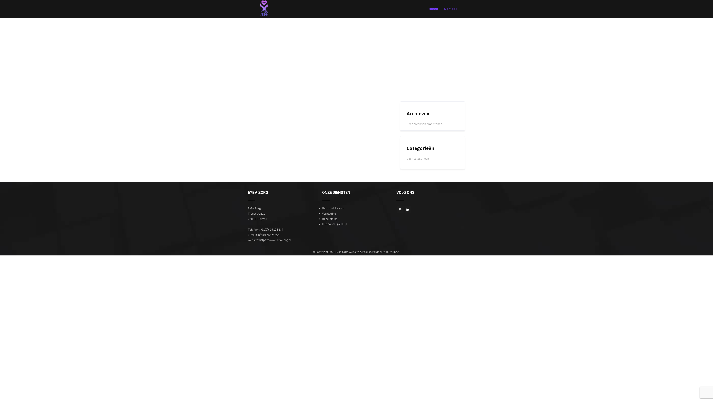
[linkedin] (408, 209)
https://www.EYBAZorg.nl (275, 240)
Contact (450, 9)
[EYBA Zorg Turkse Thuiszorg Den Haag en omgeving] (264, 8)
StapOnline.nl (391, 252)
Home (433, 9)
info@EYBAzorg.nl (268, 235)
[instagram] (400, 209)
